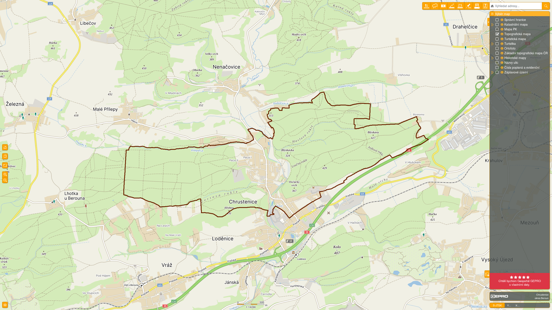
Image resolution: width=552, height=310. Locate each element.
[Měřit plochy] (460, 6)
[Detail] (5, 165)
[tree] (519, 46)
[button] (492, 25)
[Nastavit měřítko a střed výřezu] (426, 6)
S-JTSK (497, 305)
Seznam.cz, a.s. (479, 306)
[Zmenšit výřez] (5, 180)
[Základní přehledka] (5, 147)
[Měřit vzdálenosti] (451, 6)
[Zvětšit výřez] (5, 174)
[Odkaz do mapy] (468, 6)
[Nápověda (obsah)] (485, 6)
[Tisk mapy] (477, 6)
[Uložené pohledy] (5, 156)
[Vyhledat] (546, 6)
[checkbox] (497, 20)
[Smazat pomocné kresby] (435, 6)
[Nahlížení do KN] (443, 6)
